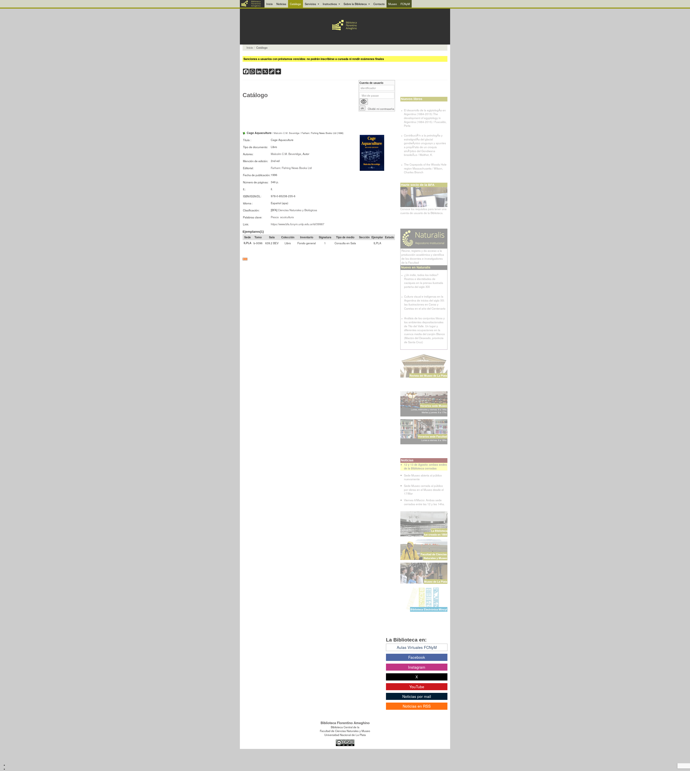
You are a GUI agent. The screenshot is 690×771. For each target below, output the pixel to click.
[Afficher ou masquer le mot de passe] (363, 102)
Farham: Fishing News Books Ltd (291, 168)
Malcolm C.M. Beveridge (286, 133)
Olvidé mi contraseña (381, 109)
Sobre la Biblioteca (355, 4)
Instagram (416, 667)
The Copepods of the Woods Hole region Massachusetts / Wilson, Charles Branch (425, 168)
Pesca (275, 217)
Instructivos (330, 4)
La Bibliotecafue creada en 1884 (435, 532)
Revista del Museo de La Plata (428, 376)
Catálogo (295, 4)
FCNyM (405, 4)
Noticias (281, 4)
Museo (392, 4)
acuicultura (287, 217)
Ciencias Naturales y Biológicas (297, 210)
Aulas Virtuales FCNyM (417, 647)
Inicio (269, 4)
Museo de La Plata (435, 582)
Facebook (416, 657)
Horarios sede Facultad (432, 436)
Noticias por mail (416, 696)
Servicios (311, 4)
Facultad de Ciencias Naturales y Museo (434, 556)
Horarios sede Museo (433, 406)
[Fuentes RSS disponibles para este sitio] (319, 259)
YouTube (416, 686)
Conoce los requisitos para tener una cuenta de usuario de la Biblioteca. (423, 211)
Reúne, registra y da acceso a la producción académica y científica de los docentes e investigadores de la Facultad (422, 256)
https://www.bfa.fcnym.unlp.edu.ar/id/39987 (297, 224)
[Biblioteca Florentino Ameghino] (252, 4)
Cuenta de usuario (371, 83)
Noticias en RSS (417, 706)
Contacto (379, 4)
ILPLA (247, 243)
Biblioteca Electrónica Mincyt (428, 609)
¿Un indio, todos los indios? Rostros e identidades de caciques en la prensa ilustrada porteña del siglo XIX (423, 281)
